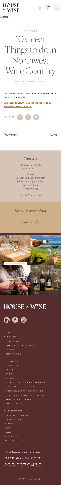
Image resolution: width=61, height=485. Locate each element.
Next (53, 135)
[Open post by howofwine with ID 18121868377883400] (45, 280)
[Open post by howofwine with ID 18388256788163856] (45, 250)
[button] (47, 7)
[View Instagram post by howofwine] (27, 262)
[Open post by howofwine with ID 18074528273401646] (15, 250)
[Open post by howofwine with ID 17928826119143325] (15, 280)
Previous (11, 135)
